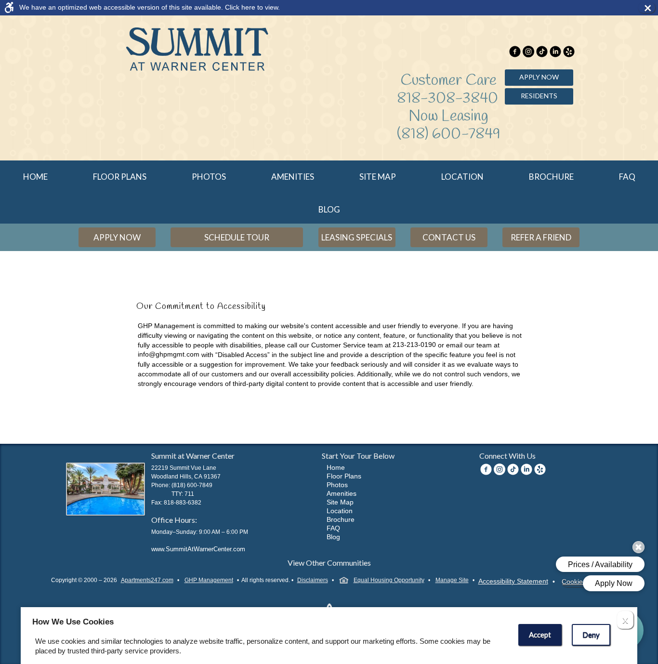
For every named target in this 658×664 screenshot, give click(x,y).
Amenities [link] (292, 177)
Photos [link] (209, 177)
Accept (540, 634)
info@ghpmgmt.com (168, 354)
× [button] (649, 7)
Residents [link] (539, 96)
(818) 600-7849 (448, 134)
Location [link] (462, 177)
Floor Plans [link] (119, 177)
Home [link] (35, 177)
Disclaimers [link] (312, 580)
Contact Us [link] (448, 237)
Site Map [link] (377, 177)
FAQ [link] (627, 177)
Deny (591, 634)
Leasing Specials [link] (356, 237)
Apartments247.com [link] (147, 580)
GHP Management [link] (208, 580)
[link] (320, 7)
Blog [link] (329, 209)
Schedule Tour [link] (236, 237)
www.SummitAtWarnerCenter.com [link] (198, 549)
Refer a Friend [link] (541, 237)
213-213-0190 (414, 344)
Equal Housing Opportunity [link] (389, 580)
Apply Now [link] (539, 77)
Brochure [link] (551, 177)
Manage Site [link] (452, 580)
